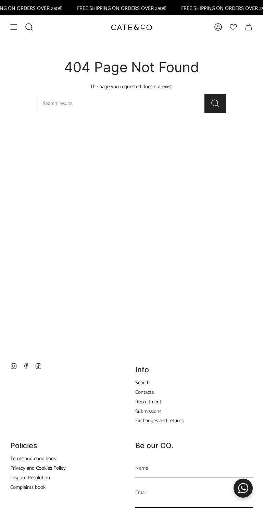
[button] (29, 27)
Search (142, 382)
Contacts (144, 392)
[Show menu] (14, 27)
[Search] (215, 103)
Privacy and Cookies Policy (38, 468)
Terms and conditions (33, 458)
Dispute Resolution (30, 477)
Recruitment (148, 402)
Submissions (148, 411)
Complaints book (28, 487)
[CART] (248, 27)
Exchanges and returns (159, 420)
